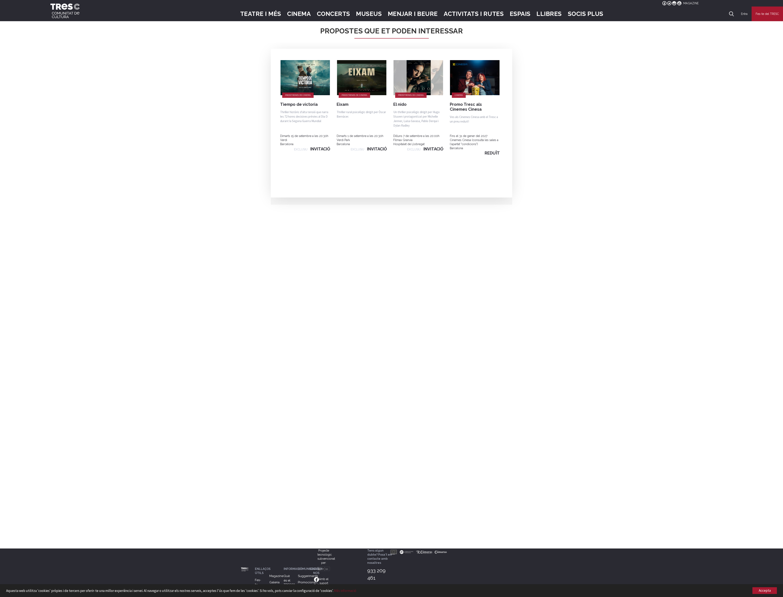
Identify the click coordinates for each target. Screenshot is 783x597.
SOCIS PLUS (585, 13)
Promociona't (307, 582)
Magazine (276, 576)
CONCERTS (333, 13)
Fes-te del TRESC (767, 13)
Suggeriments (308, 576)
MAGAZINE (691, 3)
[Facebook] (316, 579)
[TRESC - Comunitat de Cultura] (65, 10)
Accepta (765, 590)
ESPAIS (520, 13)
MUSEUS (369, 13)
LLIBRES (549, 13)
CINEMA (299, 13)
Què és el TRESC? (289, 580)
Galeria (274, 582)
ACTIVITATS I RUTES (474, 13)
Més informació (345, 590)
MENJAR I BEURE (413, 13)
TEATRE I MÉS (260, 13)
